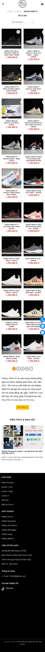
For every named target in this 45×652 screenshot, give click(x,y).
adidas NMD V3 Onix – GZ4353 (33, 259)
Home (9, 11)
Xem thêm (21, 407)
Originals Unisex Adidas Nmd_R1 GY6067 (11, 324)
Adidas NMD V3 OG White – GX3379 (33, 357)
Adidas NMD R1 (9, 378)
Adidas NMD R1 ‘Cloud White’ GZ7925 (11, 357)
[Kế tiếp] (31, 369)
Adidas (18, 11)
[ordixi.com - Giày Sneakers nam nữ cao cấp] (22, 4)
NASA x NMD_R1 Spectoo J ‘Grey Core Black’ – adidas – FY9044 (33, 54)
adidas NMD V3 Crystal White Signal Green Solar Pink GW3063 (33, 324)
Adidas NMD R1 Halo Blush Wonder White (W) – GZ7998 (33, 226)
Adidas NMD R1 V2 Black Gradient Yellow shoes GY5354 (11, 89)
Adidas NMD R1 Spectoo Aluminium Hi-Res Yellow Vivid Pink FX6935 (33, 124)
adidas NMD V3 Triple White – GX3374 (11, 291)
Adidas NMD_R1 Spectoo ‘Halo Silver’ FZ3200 (33, 89)
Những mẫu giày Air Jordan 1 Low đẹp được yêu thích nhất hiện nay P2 (22, 452)
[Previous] (2, 443)
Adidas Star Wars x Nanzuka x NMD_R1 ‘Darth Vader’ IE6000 (11, 53)
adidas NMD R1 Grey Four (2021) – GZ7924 (33, 192)
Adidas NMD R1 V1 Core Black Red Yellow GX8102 (11, 226)
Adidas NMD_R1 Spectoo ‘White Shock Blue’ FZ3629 (11, 193)
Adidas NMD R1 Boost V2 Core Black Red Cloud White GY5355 (33, 159)
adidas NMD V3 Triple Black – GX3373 (11, 259)
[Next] (43, 443)
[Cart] (42, 3)
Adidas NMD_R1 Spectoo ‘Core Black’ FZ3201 (11, 123)
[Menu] (3, 3)
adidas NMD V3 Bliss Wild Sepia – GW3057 (33, 291)
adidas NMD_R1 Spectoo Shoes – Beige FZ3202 (11, 159)
